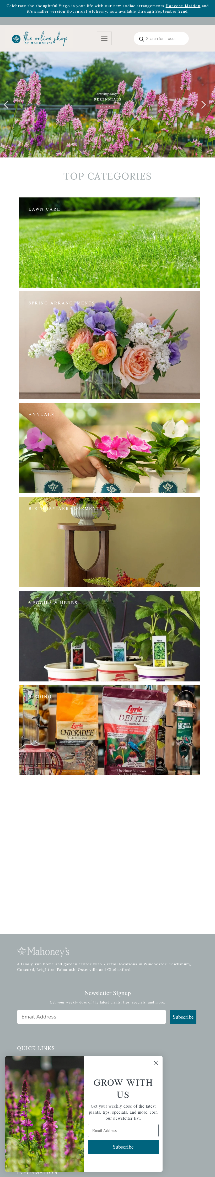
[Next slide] (203, 104)
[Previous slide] (6, 104)
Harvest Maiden (183, 5)
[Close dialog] (155, 1062)
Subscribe (183, 1016)
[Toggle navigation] (104, 38)
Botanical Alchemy (87, 11)
